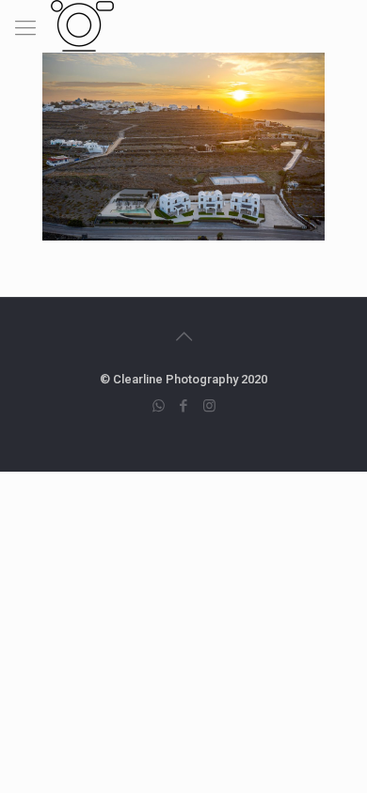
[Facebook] (184, 405)
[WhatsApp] (158, 405)
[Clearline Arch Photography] (82, 23)
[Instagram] (209, 405)
